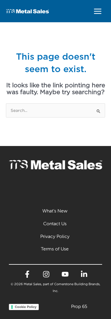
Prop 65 (79, 306)
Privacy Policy (55, 236)
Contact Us (55, 223)
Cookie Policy (25, 307)
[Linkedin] (84, 274)
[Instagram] (46, 274)
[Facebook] (27, 274)
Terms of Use (55, 249)
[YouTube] (65, 274)
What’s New (54, 211)
